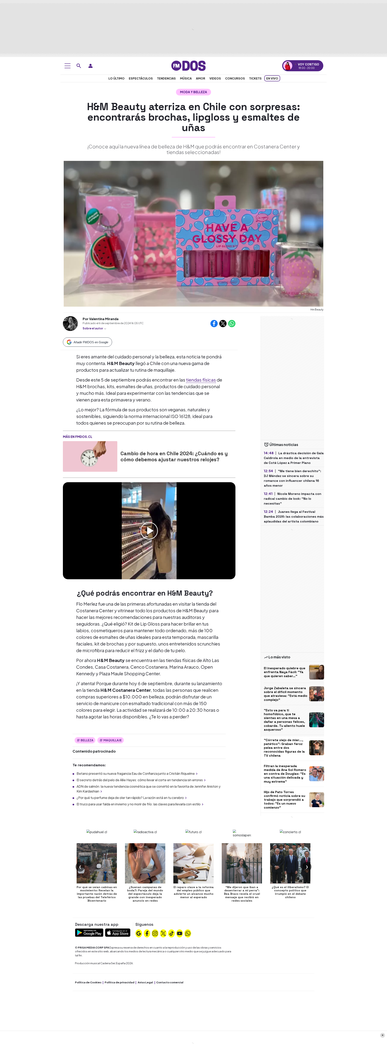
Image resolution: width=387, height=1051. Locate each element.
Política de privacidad (119, 982)
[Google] (139, 933)
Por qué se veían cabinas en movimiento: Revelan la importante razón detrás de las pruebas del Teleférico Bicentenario (97, 893)
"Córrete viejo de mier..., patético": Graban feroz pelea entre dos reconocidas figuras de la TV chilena (284, 748)
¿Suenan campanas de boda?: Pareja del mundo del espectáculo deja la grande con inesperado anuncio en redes (145, 893)
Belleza (87, 740)
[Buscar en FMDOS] (79, 66)
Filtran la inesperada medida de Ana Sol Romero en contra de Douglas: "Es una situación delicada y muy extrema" (285, 774)
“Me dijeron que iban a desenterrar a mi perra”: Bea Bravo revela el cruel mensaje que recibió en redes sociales (242, 893)
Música (186, 78)
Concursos (235, 78)
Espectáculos (141, 78)
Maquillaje (112, 740)
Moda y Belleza (193, 92)
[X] (163, 933)
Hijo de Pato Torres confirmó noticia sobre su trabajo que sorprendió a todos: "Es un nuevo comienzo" (284, 800)
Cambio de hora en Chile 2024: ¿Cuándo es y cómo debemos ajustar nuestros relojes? (174, 456)
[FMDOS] (188, 65)
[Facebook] (147, 933)
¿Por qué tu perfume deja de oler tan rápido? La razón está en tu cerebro (130, 797)
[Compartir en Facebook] (214, 323)
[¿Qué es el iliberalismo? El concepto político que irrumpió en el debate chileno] (290, 863)
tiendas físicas (201, 380)
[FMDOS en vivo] (287, 65)
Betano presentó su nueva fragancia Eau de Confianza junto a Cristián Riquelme (136, 773)
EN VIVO (272, 78)
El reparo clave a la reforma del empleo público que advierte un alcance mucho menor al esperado (194, 892)
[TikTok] (172, 933)
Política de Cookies (88, 982)
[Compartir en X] (223, 323)
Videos (215, 78)
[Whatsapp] (188, 933)
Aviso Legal (145, 982)
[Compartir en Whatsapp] (231, 323)
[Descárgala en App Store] (117, 932)
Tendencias (166, 78)
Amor (200, 78)
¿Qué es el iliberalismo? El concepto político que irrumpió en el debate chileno (290, 892)
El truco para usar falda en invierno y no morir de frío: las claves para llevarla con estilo (139, 804)
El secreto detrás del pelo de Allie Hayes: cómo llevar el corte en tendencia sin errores (140, 780)
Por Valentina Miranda (101, 319)
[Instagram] (155, 933)
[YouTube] (180, 933)
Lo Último (116, 78)
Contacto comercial (169, 982)
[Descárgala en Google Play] (89, 932)
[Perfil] (90, 66)
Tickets (255, 78)
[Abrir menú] (67, 66)
